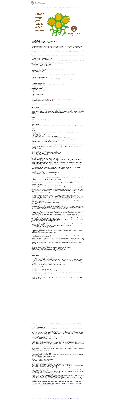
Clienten (77, 7)
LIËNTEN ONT (77, 398)
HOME (33, 398)
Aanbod (34, 7)
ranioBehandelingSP (68, 398)
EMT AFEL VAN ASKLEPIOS (48, 398)
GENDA (82, 398)
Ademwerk (67, 7)
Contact (58, 8)
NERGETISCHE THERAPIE (41, 398)
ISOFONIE (73, 398)
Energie (42, 7)
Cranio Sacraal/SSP (61, 7)
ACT (80, 398)
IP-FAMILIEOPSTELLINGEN (59, 398)
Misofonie (72, 7)
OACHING (36, 398)
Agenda (82, 7)
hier (41, 350)
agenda (35, 41)
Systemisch (54, 7)
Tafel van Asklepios (48, 7)
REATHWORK (54, 398)
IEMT (38, 7)
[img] (58, 3)
